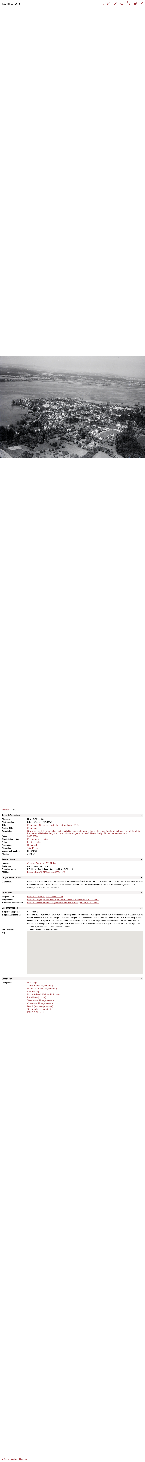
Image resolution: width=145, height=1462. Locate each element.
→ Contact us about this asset (14, 1459)
